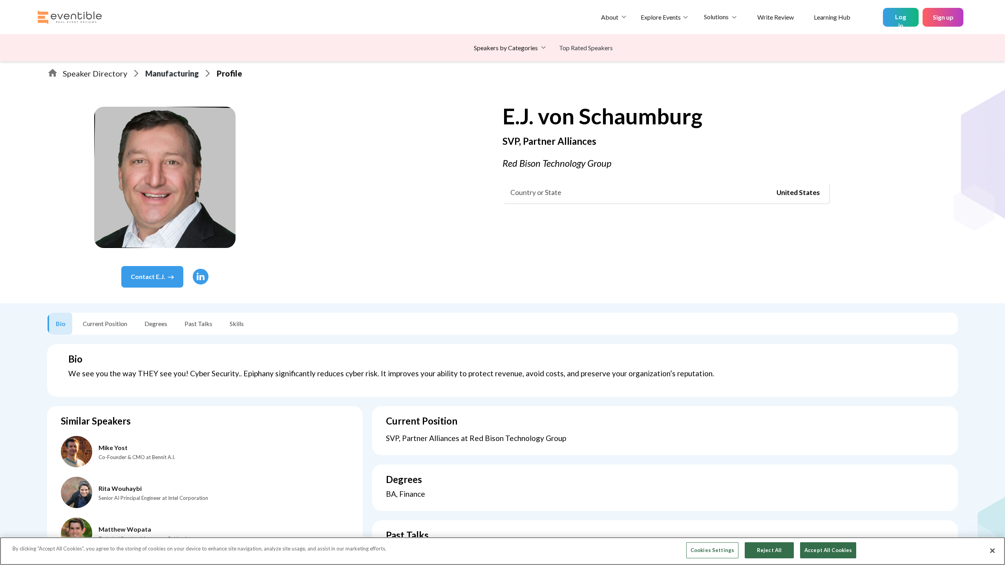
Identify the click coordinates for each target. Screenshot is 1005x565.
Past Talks (198, 323)
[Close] (992, 550)
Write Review (775, 17)
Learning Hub (832, 17)
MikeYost (113, 447)
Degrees (155, 323)
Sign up (943, 17)
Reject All (769, 550)
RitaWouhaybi (120, 488)
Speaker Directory (95, 73)
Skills (237, 323)
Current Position (105, 323)
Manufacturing (172, 73)
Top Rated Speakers (586, 47)
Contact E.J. (148, 276)
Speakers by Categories (506, 47)
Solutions (716, 16)
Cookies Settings (712, 550)
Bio (61, 323)
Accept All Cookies (828, 550)
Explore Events (661, 17)
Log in (900, 20)
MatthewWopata (125, 529)
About (609, 17)
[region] (502, 551)
